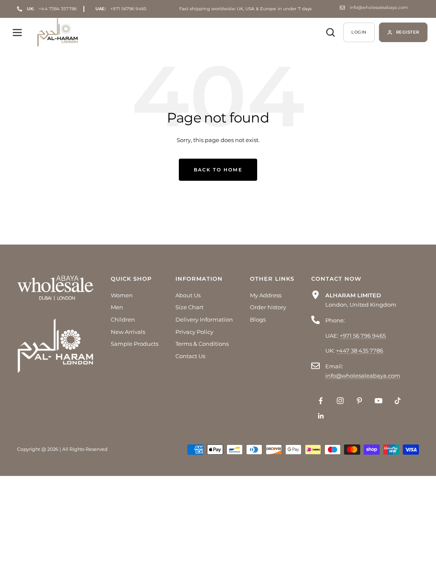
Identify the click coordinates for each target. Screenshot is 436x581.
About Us (188, 295)
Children (123, 319)
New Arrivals (128, 331)
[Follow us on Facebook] (320, 400)
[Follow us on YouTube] (378, 400)
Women (122, 295)
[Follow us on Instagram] (340, 400)
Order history (268, 307)
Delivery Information (204, 319)
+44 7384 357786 (52, 8)
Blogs (258, 319)
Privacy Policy (194, 331)
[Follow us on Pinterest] (359, 400)
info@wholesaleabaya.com (379, 7)
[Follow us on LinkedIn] (320, 415)
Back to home (218, 170)
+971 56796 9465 (120, 9)
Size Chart (189, 307)
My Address (265, 295)
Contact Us (190, 356)
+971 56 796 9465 (363, 335)
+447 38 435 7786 (359, 350)
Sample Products (134, 343)
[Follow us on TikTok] (397, 400)
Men (117, 307)
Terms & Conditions (202, 343)
